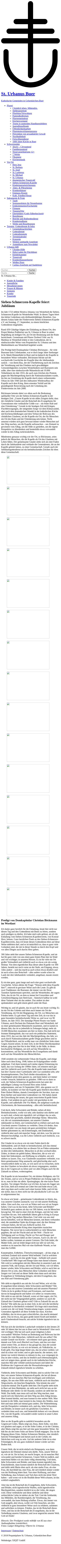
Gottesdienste (18, 231)
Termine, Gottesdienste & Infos (21, 226)
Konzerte (16, 239)
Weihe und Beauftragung (23, 224)
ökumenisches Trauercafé (23, 180)
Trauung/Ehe (18, 211)
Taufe (15, 200)
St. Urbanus (17, 177)
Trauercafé (17, 257)
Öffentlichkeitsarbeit (21, 129)
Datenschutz (18, 1530)
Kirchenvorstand (19, 121)
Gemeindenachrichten (22, 229)
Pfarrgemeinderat (20, 118)
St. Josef (16, 170)
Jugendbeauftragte (20, 126)
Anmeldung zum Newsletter (25, 244)
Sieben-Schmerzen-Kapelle (24, 182)
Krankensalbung (19, 221)
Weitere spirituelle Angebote (25, 242)
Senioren (11, 291)
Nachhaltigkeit (19, 136)
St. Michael (17, 175)
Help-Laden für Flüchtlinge (24, 252)
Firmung (16, 208)
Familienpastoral (19, 149)
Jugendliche (12, 283)
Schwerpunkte (13, 144)
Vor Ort (10, 162)
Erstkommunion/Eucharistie (24, 206)
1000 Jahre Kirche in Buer (24, 141)
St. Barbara (17, 167)
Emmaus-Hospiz (19, 193)
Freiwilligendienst (20, 139)
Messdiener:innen (15, 286)
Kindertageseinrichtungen (23, 185)
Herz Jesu (16, 164)
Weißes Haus (18, 262)
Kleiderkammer (19, 254)
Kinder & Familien (15, 280)
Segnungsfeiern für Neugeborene (27, 203)
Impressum (6, 1530)
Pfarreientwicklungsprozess (24, 131)
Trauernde (11, 296)
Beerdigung (17, 216)
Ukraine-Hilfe (18, 249)
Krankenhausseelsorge (22, 260)
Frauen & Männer (15, 288)
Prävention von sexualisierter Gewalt (28, 134)
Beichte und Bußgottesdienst (25, 218)
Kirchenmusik (18, 159)
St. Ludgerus (18, 172)
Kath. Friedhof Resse (21, 195)
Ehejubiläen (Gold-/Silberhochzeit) (28, 213)
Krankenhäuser (19, 190)
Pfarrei (10, 105)
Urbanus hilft (13, 247)
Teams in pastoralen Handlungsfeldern (29, 123)
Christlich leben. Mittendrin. (25, 108)
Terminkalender (19, 236)
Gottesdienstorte (19, 234)
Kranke (10, 293)
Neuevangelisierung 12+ (23, 152)
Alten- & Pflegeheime (22, 188)
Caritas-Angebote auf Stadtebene (27, 265)
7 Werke (16, 154)
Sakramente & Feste (16, 198)
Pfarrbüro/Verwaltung (22, 113)
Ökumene (16, 157)
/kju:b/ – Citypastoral (21, 146)
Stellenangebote (19, 111)
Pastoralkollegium (20, 116)
